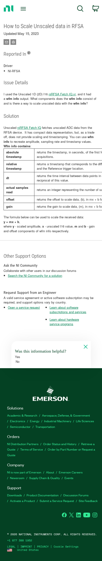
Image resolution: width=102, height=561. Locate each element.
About (50, 472)
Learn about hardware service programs (64, 321)
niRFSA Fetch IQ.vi (62, 94)
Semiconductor (20, 426)
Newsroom (17, 478)
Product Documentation (43, 495)
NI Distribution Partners (22, 444)
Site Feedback (88, 500)
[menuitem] (80, 9)
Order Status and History (59, 444)
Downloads (14, 495)
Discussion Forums (75, 495)
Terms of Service (31, 449)
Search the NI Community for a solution (35, 275)
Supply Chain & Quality (44, 478)
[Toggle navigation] (24, 9)
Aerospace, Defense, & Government (66, 415)
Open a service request (24, 307)
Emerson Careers (71, 472)
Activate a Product (22, 500)
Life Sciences (85, 421)
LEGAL (11, 546)
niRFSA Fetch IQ (29, 127)
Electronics (17, 421)
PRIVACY (43, 546)
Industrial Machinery (57, 421)
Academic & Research (22, 415)
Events (69, 478)
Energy (34, 421)
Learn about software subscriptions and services (68, 309)
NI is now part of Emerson (24, 472)
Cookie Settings (66, 546)
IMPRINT (26, 546)
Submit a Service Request (57, 500)
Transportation (45, 426)
